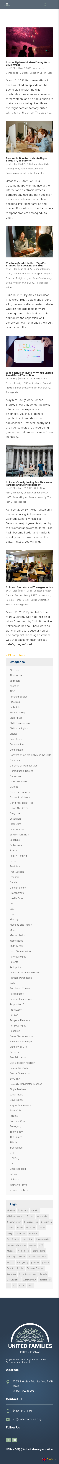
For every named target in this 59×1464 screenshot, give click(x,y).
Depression (16, 776)
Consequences (31, 1222)
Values (9, 287)
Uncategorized (18, 1168)
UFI (41, 73)
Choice (13, 733)
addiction (38, 164)
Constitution (16, 749)
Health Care (16, 898)
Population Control (20, 988)
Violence (14, 1179)
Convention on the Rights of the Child (30, 754)
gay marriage (27, 1239)
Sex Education (18, 1057)
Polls (12, 983)
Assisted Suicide (19, 696)
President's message (21, 999)
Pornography (12, 173)
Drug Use (15, 813)
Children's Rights (19, 728)
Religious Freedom (20, 1020)
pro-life (45, 1262)
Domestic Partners (20, 792)
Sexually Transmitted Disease (26, 1083)
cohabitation (42, 1216)
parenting (11, 1256)
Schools (14, 1052)
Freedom (17, 492)
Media (31, 168)
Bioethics (15, 701)
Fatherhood (20, 1233)
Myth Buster (16, 945)
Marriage (24, 73)
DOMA (20, 1227)
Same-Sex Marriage (42, 278)
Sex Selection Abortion (22, 1062)
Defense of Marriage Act (23, 765)
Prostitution (16, 1009)
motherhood (35, 383)
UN (11, 1163)
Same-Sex (11, 1274)
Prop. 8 (10, 1268)
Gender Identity (41, 269)
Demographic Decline (21, 770)
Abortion (14, 670)
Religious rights (23, 278)
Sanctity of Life (18, 1046)
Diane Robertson (19, 781)
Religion (38, 273)
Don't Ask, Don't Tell (21, 802)
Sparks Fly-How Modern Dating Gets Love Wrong (28, 63)
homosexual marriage (16, 1245)
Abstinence (38, 68)
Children (30, 1216)
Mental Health (17, 935)
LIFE (41, 1245)
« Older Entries (15, 655)
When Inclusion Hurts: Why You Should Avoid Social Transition (29, 374)
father (44, 378)
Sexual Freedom (19, 1068)
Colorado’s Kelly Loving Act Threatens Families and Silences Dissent (29, 483)
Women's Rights (18, 1184)
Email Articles (17, 829)
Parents (39, 168)
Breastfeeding (17, 712)
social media (26, 173)
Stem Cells (15, 1110)
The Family (16, 1136)
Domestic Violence (20, 797)
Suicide (14, 1115)
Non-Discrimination (20, 951)
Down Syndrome (19, 808)
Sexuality (34, 73)
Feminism (15, 866)
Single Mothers (18, 1089)
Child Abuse (40, 488)
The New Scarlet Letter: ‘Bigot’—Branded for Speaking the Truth (26, 264)
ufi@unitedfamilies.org (27, 1419)
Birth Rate (15, 707)
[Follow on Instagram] (14, 1440)
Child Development (20, 723)
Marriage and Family (23, 273)
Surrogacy (15, 1126)
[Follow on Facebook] (8, 1440)
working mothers (19, 1190)
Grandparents (17, 892)
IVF (11, 903)
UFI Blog (13, 68)
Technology (40, 173)
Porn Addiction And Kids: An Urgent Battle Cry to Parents (27, 159)
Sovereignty (16, 1099)
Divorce (14, 786)
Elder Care (15, 823)
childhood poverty (15, 1216)
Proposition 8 (17, 1004)
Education (39, 590)
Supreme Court (18, 1121)
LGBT (8, 273)
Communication (14, 1222)
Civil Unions (16, 739)
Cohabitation (12, 73)
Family (24, 168)
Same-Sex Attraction (21, 1036)
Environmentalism (19, 834)
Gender (27, 492)
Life (12, 914)
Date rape (15, 760)
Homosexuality (42, 1239)
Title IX (13, 1142)
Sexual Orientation (15, 282)
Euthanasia (16, 845)
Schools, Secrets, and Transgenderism (29, 587)
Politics (10, 1262)
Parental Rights (20, 497)
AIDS (12, 691)
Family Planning (18, 855)
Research (15, 1030)
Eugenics (15, 839)
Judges (32, 1245)
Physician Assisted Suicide (24, 972)
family (9, 1233)
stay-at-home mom (20, 1105)
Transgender (41, 282)
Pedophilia (15, 967)
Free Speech (17, 871)
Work (30, 1285)
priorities (35, 1262)
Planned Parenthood (21, 977)
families (41, 1227)
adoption (14, 685)
